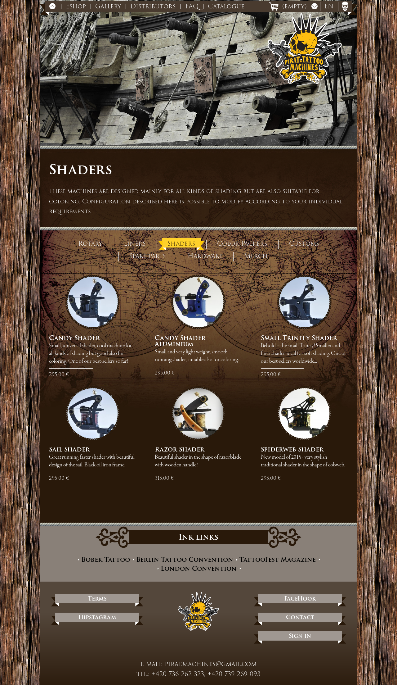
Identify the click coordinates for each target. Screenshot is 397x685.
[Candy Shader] (92, 302)
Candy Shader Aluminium (180, 341)
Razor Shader (179, 449)
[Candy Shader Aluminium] (198, 302)
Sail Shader (69, 449)
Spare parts (147, 255)
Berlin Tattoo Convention (184, 559)
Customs (304, 242)
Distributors (153, 6)
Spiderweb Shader (292, 449)
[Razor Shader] (198, 413)
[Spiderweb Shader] (304, 413)
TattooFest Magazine (277, 559)
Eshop (76, 6)
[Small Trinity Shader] (304, 302)
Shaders (181, 242)
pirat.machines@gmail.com (210, 664)
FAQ (191, 6)
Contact (300, 617)
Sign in (300, 635)
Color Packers (242, 242)
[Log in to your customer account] (345, 6)
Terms (97, 598)
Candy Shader (74, 338)
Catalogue (226, 6)
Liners (135, 242)
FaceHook (300, 598)
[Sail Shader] (92, 413)
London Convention (199, 568)
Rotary (90, 242)
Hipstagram (97, 617)
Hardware (205, 255)
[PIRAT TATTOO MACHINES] (305, 48)
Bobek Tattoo (105, 559)
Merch (256, 255)
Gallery (108, 6)
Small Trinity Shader (299, 338)
